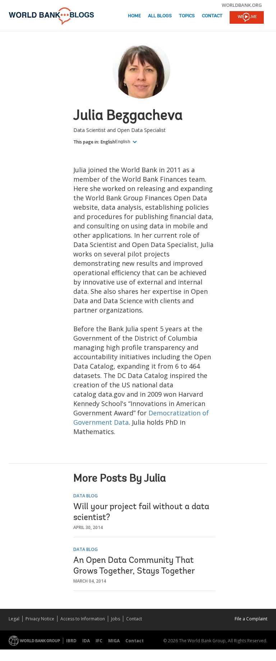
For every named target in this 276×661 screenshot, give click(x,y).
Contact (212, 16)
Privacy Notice (40, 619)
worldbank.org (242, 5)
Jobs (115, 619)
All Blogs (160, 16)
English (108, 142)
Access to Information (82, 619)
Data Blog (85, 496)
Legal (14, 619)
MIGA (114, 641)
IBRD (71, 641)
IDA (86, 641)
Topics (187, 16)
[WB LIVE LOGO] (247, 18)
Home (134, 16)
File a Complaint (251, 619)
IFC (99, 641)
